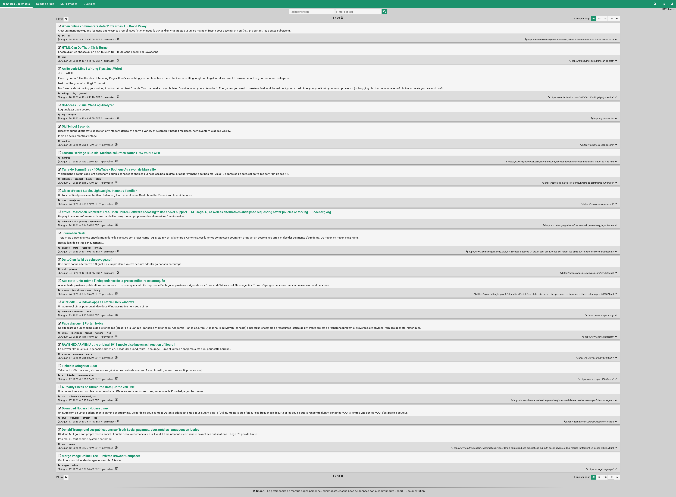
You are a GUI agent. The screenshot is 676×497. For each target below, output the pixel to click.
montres (66, 141)
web (109, 333)
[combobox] (358, 11)
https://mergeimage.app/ (601, 469)
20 (593, 18)
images (65, 465)
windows (78, 311)
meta (75, 247)
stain (98, 179)
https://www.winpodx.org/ (600, 315)
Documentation (415, 491)
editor (75, 465)
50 (599, 18)
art (63, 35)
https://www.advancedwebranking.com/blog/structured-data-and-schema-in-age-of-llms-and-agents (563, 400)
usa (89, 290)
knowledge (76, 333)
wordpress (74, 200)
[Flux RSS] (664, 4)
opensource (96, 221)
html (64, 57)
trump (97, 290)
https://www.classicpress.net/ (598, 204)
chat (64, 269)
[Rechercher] (655, 4)
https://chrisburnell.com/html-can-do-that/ (592, 61)
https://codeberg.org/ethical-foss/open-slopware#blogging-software (579, 225)
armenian (78, 354)
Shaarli (260, 491)
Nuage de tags (45, 3)
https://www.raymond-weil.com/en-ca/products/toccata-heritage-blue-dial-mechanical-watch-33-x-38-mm (561, 161)
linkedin (70, 375)
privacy (83, 221)
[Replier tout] (617, 18)
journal (83, 93)
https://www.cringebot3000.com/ (597, 379)
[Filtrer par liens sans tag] (66, 19)
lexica (65, 333)
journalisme (78, 290)
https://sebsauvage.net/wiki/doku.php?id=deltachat (588, 273)
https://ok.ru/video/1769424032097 (596, 358)
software (66, 221)
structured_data (88, 396)
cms (64, 200)
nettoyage (67, 179)
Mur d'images (68, 3)
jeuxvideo (74, 417)
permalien (87, 39)
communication (85, 375)
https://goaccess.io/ (603, 118)
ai (69, 35)
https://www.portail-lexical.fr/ (599, 336)
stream (86, 417)
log (63, 114)
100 (605, 18)
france (88, 333)
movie (89, 354)
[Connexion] (672, 4)
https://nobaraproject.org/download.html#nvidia (590, 421)
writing (65, 93)
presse (65, 290)
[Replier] (616, 39)
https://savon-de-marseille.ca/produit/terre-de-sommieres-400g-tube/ (579, 182)
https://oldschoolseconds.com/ (598, 145)
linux (89, 311)
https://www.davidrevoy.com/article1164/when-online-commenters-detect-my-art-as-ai (570, 39)
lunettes (66, 247)
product (79, 179)
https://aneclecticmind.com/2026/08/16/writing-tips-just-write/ (582, 97)
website (99, 333)
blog (74, 93)
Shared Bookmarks (17, 3)
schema (73, 396)
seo (63, 396)
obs (95, 417)
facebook (86, 247)
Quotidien (90, 3)
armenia (66, 354)
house (89, 179)
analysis (72, 114)
